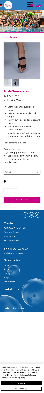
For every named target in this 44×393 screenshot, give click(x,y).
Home (6, 265)
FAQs (6, 277)
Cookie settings (21, 388)
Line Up (7, 273)
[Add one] (15, 190)
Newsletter (9, 281)
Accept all (21, 383)
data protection (17, 308)
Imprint (7, 308)
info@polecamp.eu (14, 253)
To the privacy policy (17, 377)
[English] (6, 5)
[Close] (41, 367)
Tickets (7, 269)
